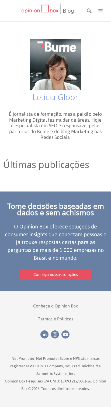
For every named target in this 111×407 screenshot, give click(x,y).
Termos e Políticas (55, 318)
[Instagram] (56, 333)
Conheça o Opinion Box (55, 305)
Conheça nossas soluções (55, 274)
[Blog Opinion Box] (40, 11)
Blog (68, 11)
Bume (43, 131)
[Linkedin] (45, 333)
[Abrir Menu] (100, 10)
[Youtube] (66, 333)
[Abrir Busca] (89, 10)
